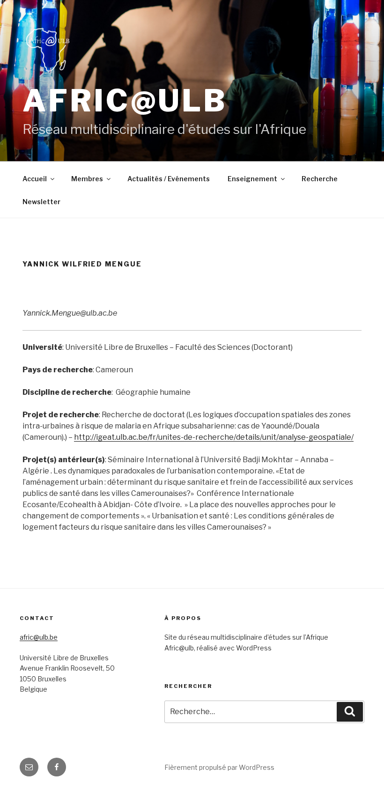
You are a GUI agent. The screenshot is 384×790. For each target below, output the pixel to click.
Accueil (34, 179)
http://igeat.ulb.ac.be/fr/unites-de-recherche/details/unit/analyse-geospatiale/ (214, 437)
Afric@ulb (124, 100)
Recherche (320, 179)
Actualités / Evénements (168, 179)
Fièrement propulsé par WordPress (219, 767)
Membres (87, 179)
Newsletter (41, 202)
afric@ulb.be (39, 637)
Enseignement (252, 179)
